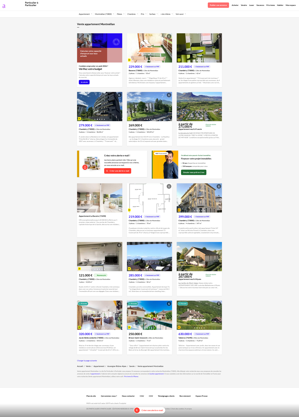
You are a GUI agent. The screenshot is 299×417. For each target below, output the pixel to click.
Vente (88, 366)
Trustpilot (122, 403)
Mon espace (291, 5)
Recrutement (185, 396)
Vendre (244, 5)
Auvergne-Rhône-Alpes (116, 366)
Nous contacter (128, 396)
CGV (151, 396)
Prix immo (270, 5)
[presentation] (129, 48)
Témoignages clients (166, 396)
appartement (95, 374)
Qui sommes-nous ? (109, 396)
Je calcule (84, 82)
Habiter (280, 5)
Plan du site (91, 396)
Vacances (260, 5)
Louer (251, 5)
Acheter (235, 5)
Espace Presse (202, 396)
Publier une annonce (218, 5)
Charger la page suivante (87, 360)
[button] (145, 60)
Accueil (80, 366)
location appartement (156, 374)
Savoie (132, 366)
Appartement (99, 366)
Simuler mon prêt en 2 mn (193, 172)
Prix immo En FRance (131, 376)
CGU (142, 396)
